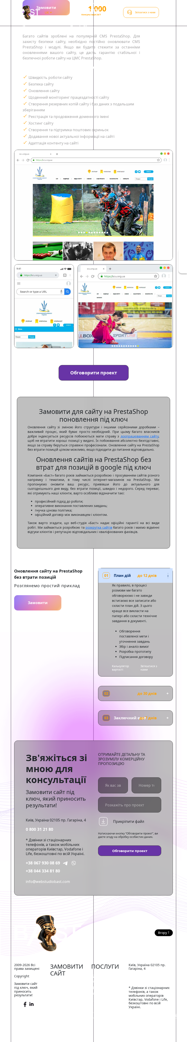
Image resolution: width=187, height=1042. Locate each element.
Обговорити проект (93, 373)
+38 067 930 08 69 (43, 863)
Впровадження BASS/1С (104, 1015)
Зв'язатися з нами (148, 667)
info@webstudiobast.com (48, 881)
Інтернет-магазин (66, 982)
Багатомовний (63, 1036)
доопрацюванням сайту (139, 436)
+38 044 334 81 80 (43, 871)
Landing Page (62, 1029)
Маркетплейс (62, 989)
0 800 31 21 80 (39, 829)
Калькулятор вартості (120, 667)
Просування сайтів (102, 990)
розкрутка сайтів (99, 527)
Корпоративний (64, 1008)
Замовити (38, 602)
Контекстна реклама (101, 1002)
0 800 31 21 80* (91, 10)
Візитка (56, 1015)
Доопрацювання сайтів (106, 978)
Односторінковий (66, 1022)
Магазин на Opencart (60, 999)
